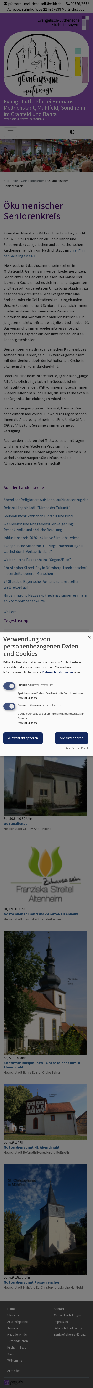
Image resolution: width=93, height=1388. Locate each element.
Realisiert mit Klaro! (77, 748)
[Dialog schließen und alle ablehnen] (89, 635)
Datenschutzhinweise (57, 672)
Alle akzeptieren (71, 738)
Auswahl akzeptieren (23, 738)
